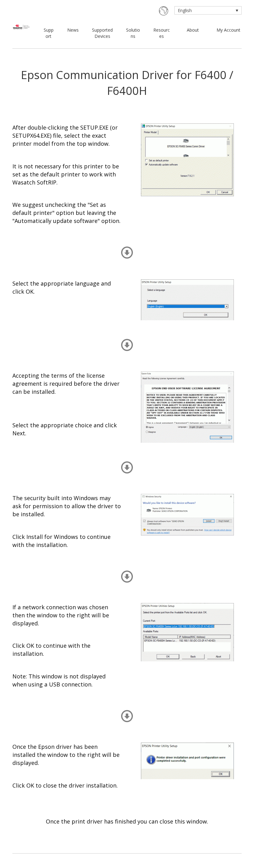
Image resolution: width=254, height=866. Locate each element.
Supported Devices (102, 33)
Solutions (133, 33)
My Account (228, 30)
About (193, 30)
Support (49, 33)
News (73, 30)
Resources (161, 33)
